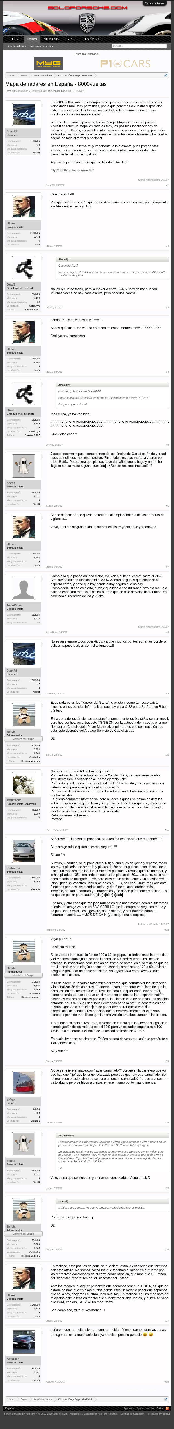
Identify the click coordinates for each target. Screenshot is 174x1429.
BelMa (11, 731)
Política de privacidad (158, 1413)
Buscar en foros (16, 46)
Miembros (51, 39)
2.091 (37, 1372)
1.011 (37, 496)
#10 (167, 754)
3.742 (37, 237)
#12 (167, 929)
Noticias (150, 1408)
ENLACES (71, 39)
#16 (167, 1249)
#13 (167, 1061)
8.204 (37, 749)
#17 (167, 1320)
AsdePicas (14, 605)
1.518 (37, 618)
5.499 (37, 298)
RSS (167, 1408)
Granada (35, 1121)
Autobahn (34, 757)
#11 (167, 829)
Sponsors (128, 1408)
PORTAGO (14, 800)
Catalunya (34, 305)
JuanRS (69, 91)
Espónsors (93, 39)
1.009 (37, 814)
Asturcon (13, 1359)
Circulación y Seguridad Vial (31, 91)
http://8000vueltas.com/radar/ (72, 170)
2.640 (37, 881)
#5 (167, 444)
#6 (167, 505)
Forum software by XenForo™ (36, 1413)
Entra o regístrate (154, 3)
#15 (167, 1188)
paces (11, 483)
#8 (167, 632)
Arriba (160, 1408)
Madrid (36, 152)
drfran (11, 1099)
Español (9, 1408)
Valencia (35, 889)
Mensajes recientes (41, 46)
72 (38, 145)
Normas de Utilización (132, 1413)
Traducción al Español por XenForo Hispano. (93, 1413)
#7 (167, 567)
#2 (167, 246)
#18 (167, 1381)
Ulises (11, 223)
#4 (167, 372)
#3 (167, 307)
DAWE (11, 284)
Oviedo (36, 1380)
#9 (167, 693)
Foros (32, 39)
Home (16, 39)
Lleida (37, 244)
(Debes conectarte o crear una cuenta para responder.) (138, 1390)
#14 (167, 1122)
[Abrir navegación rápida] (165, 75)
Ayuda (139, 1408)
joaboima (13, 868)
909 (38, 1113)
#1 (167, 185)
